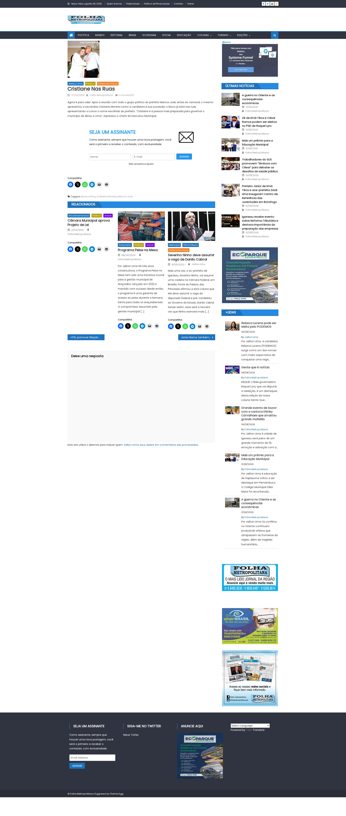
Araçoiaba (125, 244)
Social (166, 35)
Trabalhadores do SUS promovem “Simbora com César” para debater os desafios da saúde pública (260, 165)
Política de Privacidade (156, 3)
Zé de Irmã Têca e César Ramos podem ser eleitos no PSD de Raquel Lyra (259, 122)
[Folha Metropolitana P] (249, 577)
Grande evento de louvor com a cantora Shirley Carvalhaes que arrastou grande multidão (259, 413)
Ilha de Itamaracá (79, 215)
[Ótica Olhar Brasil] (249, 626)
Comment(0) (126, 95)
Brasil (132, 35)
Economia (149, 35)
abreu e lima (88, 196)
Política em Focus (107, 83)
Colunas (203, 35)
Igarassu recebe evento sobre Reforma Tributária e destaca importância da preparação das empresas (260, 222)
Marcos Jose (125, 196)
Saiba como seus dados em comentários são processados (161, 445)
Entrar (191, 3)
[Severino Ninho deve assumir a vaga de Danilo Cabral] (191, 226)
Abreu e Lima (76, 83)
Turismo (223, 35)
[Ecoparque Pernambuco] (249, 275)
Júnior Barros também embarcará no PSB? (198, 337)
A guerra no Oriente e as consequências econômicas (258, 99)
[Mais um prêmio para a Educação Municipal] (230, 144)
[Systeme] (249, 59)
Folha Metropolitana (101, 95)
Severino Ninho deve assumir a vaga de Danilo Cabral (191, 257)
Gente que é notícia (255, 367)
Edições (242, 35)
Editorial (117, 35)
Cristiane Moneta (107, 196)
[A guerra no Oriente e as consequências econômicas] (230, 99)
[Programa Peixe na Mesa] (141, 226)
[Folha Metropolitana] (249, 678)
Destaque (174, 244)
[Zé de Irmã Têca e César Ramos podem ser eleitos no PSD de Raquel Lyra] (230, 122)
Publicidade (132, 3)
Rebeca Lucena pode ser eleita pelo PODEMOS (258, 325)
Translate (259, 730)
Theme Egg (116, 793)
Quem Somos (114, 3)
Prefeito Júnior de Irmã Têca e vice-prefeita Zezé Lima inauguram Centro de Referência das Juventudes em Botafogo (260, 194)
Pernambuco (190, 244)
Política (83, 35)
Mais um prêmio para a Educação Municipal (257, 142)
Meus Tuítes (131, 735)
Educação (184, 35)
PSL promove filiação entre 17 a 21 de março (88, 337)
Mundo (100, 35)
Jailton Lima (198, 264)
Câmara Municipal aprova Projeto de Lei (89, 222)
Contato (178, 3)
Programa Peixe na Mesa (138, 250)
